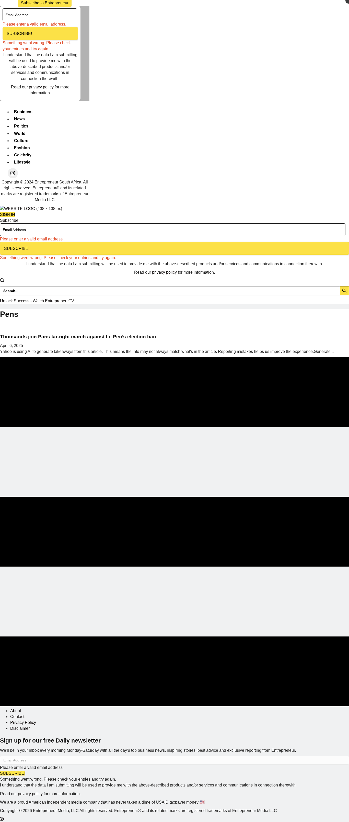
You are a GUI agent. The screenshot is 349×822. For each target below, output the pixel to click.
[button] (40, 33)
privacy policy (41, 87)
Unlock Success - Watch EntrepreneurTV (37, 301)
